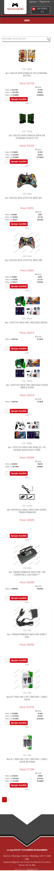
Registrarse (45, 1)
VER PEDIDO (42, 8)
